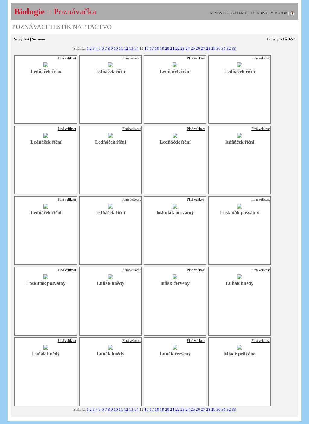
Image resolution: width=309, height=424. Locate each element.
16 (147, 48)
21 (172, 48)
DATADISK (259, 13)
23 (182, 48)
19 (162, 48)
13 (131, 48)
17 (152, 48)
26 (198, 48)
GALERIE (239, 13)
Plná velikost (67, 58)
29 (213, 48)
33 (234, 48)
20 (167, 48)
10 (116, 48)
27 (203, 48)
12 (126, 48)
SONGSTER (219, 13)
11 (121, 48)
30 (218, 48)
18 (157, 48)
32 (229, 48)
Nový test (21, 39)
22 (177, 48)
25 (193, 48)
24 (188, 48)
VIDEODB (279, 13)
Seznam (38, 39)
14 (136, 48)
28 (208, 48)
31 (223, 48)
